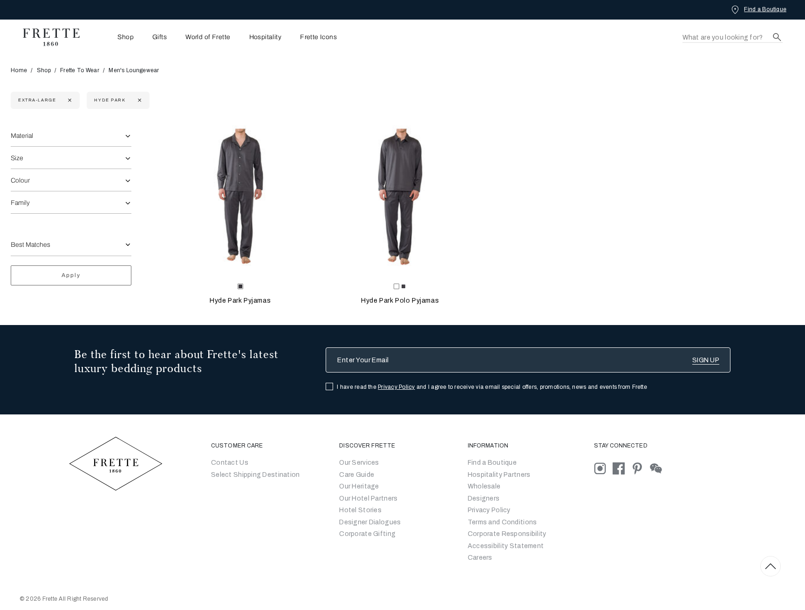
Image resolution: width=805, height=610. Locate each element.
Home (19, 70)
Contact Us (229, 462)
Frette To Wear (79, 70)
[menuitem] (112, 37)
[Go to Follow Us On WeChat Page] (658, 468)
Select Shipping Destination (255, 474)
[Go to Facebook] (622, 468)
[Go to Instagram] (603, 468)
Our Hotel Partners (368, 498)
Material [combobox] (22, 135)
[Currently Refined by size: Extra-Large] (69, 100)
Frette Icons (318, 37)
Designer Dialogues (370, 522)
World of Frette (207, 37)
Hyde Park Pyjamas (240, 300)
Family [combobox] (20, 202)
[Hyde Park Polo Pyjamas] (400, 198)
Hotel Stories (360, 510)
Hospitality (265, 37)
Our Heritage (359, 486)
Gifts (159, 37)
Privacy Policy (396, 387)
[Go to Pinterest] (640, 468)
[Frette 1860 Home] (46, 37)
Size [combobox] (17, 158)
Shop (44, 70)
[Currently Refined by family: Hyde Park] (138, 100)
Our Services (359, 462)
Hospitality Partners (499, 474)
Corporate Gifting (367, 533)
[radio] (403, 286)
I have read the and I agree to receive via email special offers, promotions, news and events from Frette (492, 387)
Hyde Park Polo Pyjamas (400, 300)
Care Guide (356, 474)
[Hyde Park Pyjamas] (240, 198)
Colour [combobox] (20, 180)
